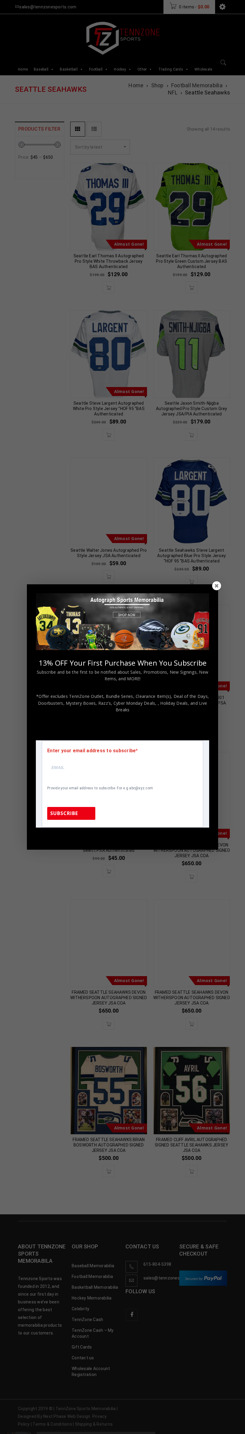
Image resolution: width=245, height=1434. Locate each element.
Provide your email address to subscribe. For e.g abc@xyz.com (100, 788)
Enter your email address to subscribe (91, 750)
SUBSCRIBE (64, 813)
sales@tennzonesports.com (162, 835)
